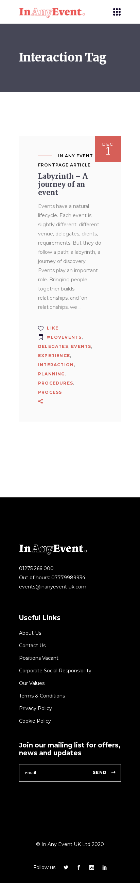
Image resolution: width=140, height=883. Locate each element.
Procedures (55, 383)
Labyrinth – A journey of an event (63, 184)
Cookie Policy (35, 721)
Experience (54, 355)
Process (50, 392)
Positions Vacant (38, 658)
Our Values (32, 683)
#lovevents (64, 337)
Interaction (56, 364)
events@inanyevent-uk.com (52, 587)
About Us (30, 633)
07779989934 (68, 578)
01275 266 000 (36, 568)
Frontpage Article (64, 164)
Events (81, 346)
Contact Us (32, 645)
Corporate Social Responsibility (55, 671)
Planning (51, 373)
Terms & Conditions (42, 696)
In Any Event (75, 155)
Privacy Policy (35, 708)
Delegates (53, 346)
